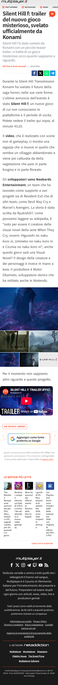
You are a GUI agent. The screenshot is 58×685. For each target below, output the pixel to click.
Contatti (49, 624)
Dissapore (42, 651)
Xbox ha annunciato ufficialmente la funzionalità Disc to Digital (29, 504)
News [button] (45, 7)
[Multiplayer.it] (14, 1)
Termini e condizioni (13, 624)
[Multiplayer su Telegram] (29, 565)
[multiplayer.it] (29, 558)
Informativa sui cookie (20, 621)
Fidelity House (19, 656)
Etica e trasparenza (34, 624)
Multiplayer (15, 651)
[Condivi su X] (40, 73)
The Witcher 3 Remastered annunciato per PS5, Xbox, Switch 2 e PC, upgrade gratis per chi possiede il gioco (8, 514)
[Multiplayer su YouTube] (41, 565)
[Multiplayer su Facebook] (12, 565)
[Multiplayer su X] (17, 565)
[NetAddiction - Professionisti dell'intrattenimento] (36, 645)
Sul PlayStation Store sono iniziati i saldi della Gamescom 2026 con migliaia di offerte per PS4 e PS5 (50, 514)
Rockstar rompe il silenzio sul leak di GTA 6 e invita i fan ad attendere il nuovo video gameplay (18, 510)
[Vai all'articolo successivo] (3, 436)
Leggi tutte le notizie (42, 543)
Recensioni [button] (30, 7)
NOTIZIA (6, 66)
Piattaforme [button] (11, 7)
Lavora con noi (28, 628)
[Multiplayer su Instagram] (23, 565)
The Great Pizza (36, 656)
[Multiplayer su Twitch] (35, 565)
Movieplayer (29, 651)
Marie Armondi (19, 66)
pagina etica (47, 459)
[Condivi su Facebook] (34, 73)
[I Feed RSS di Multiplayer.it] (46, 565)
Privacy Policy (40, 621)
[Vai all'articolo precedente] (55, 436)
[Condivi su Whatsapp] (46, 73)
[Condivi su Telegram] (52, 73)
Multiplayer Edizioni (29, 660)
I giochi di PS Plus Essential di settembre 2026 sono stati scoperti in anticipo (40, 510)
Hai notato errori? (15, 426)
